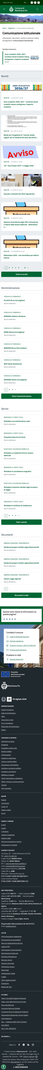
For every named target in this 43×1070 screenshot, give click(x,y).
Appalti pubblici (6, 751)
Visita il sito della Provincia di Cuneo (13, 1001)
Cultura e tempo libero (9, 761)
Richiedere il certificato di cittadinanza (18, 505)
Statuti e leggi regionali (12, 578)
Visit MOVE (5, 1025)
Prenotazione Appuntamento (11, 950)
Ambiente (4, 744)
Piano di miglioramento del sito (12, 943)
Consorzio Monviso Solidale (10, 1008)
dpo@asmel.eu (11, 926)
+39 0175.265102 (10, 856)
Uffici (3, 716)
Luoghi (3, 828)
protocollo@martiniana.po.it (15, 866)
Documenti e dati (21, 595)
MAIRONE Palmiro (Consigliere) (15, 379)
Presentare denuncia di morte (14, 437)
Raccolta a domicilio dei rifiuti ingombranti (19, 194)
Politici (3, 730)
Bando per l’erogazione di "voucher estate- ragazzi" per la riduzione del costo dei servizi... (20, 136)
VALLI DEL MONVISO (8, 1028)
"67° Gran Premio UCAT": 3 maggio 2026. (19, 165)
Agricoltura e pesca (7, 741)
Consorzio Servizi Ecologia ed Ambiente (14, 1011)
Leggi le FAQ (5, 946)
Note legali (5, 970)
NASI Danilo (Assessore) (13, 364)
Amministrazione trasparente (16, 543)
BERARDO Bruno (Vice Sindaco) (15, 348)
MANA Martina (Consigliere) (14, 332)
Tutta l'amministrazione (21, 396)
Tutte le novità (21, 274)
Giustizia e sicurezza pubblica (16, 449)
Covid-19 (4, 806)
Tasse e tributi (6, 810)
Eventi (3, 825)
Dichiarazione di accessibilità (11, 940)
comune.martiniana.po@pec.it (16, 863)
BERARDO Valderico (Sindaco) (14, 316)
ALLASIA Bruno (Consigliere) (14, 300)
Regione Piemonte (8, 2)
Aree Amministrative (8, 713)
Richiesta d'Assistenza (9, 956)
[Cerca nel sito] (37, 9)
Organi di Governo (7, 709)
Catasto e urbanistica (8, 758)
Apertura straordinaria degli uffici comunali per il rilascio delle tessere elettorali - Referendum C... (21, 224)
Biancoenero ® (16, 1062)
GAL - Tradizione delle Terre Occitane (14, 1022)
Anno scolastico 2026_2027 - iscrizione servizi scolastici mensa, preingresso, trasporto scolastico (17, 56)
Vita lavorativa (6, 788)
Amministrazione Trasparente (11, 936)
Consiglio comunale (12, 296)
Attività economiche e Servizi (11, 841)
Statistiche (5, 983)
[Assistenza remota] (36, 1056)
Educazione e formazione (9, 765)
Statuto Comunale (7, 963)
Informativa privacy (8, 966)
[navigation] (4, 9)
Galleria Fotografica (8, 835)
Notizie (3, 800)
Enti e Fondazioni (7, 723)
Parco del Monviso (7, 1005)
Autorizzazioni (6, 755)
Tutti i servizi (21, 522)
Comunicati (5, 803)
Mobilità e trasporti (7, 775)
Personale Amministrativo (10, 726)
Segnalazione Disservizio (9, 953)
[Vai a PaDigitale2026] (14, 699)
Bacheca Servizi (6, 960)
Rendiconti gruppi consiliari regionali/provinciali (21, 547)
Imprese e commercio (8, 771)
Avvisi (3, 813)
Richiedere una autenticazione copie (17, 421)
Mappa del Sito (6, 987)
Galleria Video (6, 838)
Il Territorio (4, 831)
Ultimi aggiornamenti (8, 980)
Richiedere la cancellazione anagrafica (17, 471)
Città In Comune (28, 1056)
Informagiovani (6, 1018)
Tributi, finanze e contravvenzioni (12, 781)
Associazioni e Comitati (9, 845)
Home (4, 28)
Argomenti (11, 28)
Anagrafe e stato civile (13, 417)
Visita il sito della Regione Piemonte (13, 998)
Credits (3, 976)
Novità (7, 98)
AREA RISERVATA (21, 1067)
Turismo (3, 785)
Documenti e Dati (7, 720)
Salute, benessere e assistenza (12, 778)
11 (25, 267)
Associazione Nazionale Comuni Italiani (14, 1015)
